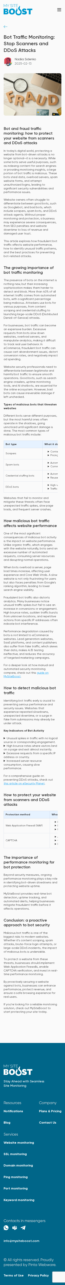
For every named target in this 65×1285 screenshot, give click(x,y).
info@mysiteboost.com (21, 1241)
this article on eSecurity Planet (24, 783)
